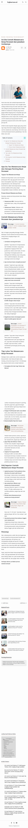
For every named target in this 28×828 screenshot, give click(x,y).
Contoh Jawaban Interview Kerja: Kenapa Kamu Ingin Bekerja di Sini (17, 642)
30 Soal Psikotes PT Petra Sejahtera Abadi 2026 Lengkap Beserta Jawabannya (15, 802)
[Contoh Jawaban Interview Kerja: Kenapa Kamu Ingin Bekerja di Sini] (4, 646)
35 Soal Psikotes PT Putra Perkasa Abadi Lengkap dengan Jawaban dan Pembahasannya (15, 787)
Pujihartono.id (12, 2)
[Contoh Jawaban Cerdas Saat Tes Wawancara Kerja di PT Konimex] (4, 631)
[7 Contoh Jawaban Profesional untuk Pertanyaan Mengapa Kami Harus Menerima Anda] (4, 623)
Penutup (7, 161)
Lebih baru (22, 603)
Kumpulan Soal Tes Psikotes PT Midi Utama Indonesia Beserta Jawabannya (14, 807)
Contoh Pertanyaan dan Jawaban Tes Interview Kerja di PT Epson (16, 634)
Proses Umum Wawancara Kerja (17, 147)
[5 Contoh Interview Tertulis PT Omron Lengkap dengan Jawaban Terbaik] (4, 228)
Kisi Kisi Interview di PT (15, 598)
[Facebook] (11, 823)
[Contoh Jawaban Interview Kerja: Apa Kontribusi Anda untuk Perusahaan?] (4, 653)
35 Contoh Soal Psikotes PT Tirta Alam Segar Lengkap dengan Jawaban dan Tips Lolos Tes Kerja (15, 797)
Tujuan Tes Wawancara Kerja (16, 145)
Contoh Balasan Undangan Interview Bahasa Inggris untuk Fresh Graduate (16, 612)
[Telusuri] (25, 2)
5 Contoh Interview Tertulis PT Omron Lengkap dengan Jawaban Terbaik (17, 226)
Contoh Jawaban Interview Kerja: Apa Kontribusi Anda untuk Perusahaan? (16, 649)
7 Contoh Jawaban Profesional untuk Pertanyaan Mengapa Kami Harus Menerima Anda (16, 620)
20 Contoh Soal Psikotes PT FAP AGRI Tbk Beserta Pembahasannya (15, 776)
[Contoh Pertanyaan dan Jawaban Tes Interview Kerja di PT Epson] (4, 638)
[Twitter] (14, 823)
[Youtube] (16, 823)
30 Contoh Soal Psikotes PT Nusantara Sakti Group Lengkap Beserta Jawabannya (15, 781)
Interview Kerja (5, 598)
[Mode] (23, 2)
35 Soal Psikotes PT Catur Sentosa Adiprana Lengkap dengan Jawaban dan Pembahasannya (14, 813)
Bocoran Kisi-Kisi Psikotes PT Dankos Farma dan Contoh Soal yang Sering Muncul (14, 771)
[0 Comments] (21, 47)
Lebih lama (5, 603)
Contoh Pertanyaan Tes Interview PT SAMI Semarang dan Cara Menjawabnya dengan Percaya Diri (19, 327)
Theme (10, 825)
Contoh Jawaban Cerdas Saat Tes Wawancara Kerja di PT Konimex (15, 627)
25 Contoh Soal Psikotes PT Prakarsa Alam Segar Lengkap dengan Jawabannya (15, 792)
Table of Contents (7, 138)
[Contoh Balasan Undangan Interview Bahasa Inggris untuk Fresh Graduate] (4, 616)
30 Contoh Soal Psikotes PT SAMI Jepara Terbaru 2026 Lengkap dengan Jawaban (15, 766)
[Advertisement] (14, 20)
